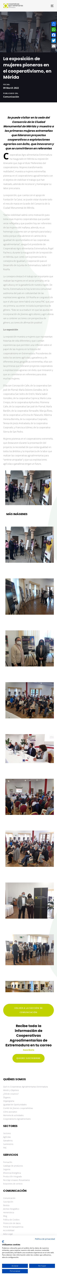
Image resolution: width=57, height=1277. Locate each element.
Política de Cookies (11, 1219)
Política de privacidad (45, 1239)
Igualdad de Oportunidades (15, 1104)
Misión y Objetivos (11, 1090)
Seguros (6, 1169)
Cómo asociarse (10, 1111)
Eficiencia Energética (12, 1173)
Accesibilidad (8, 1230)
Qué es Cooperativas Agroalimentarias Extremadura (25, 1086)
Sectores (7, 1133)
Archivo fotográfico (11, 1209)
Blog (5, 1216)
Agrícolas (7, 1137)
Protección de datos (12, 1223)
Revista (6, 1205)
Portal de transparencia (13, 1226)
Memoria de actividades (13, 1115)
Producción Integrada (12, 1176)
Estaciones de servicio (12, 1183)
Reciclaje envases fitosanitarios (16, 1180)
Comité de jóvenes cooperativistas (18, 1108)
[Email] (53, 46)
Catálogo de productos (13, 1165)
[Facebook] (53, 35)
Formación (7, 1162)
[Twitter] (53, 40)
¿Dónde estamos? (11, 1094)
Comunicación (11, 96)
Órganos (7, 1097)
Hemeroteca (8, 1212)
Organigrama (8, 1101)
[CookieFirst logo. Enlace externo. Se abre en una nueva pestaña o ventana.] (3, 1241)
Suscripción (8, 1201)
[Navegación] (45, 6)
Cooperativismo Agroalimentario (17, 1119)
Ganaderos (8, 1140)
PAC (5, 1147)
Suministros (8, 1144)
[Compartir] (53, 24)
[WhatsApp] (53, 29)
